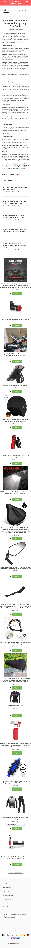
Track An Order (6, 903)
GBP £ (15, 926)
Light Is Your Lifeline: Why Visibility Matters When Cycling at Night (15, 245)
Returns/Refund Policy (8, 895)
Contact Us (5, 906)
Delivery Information (8, 899)
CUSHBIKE (13, 943)
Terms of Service (7, 887)
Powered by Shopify (19, 943)
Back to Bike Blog (16, 872)
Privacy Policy (6, 891)
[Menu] (28, 11)
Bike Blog (5, 883)
